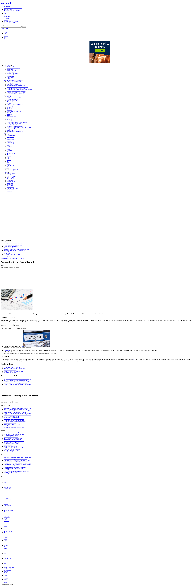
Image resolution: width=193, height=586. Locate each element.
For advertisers (7, 570)
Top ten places (7, 65)
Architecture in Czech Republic (11, 246)
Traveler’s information (9, 567)
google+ (6, 582)
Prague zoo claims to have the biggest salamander (15, 383)
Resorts (9, 114)
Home (2, 258)
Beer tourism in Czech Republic (11, 442)
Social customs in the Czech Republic (16, 85)
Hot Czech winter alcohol (10, 423)
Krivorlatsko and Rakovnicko (11, 435)
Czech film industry (8, 445)
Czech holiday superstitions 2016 (11, 417)
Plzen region (10, 183)
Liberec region (10, 177)
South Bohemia (10, 185)
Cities (5, 133)
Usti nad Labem (10, 165)
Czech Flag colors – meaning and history (16, 91)
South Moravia (10, 187)
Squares (9, 108)
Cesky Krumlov (10, 137)
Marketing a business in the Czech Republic (14, 368)
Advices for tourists (12, 169)
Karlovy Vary (10, 146)
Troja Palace (10, 78)
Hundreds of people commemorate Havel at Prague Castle (17, 384)
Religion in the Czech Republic (14, 84)
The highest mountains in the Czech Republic (17, 87)
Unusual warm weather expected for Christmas (15, 425)
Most (8, 154)
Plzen (8, 161)
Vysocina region (10, 189)
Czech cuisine (7, 16)
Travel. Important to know (10, 118)
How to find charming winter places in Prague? (15, 421)
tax (133, 359)
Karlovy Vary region (11, 176)
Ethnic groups (10, 83)
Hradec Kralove (10, 142)
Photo (5, 37)
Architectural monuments (14, 97)
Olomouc (9, 156)
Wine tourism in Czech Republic (11, 443)
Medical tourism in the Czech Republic (13, 438)
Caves (9, 103)
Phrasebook (6, 38)
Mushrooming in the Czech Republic (12, 439)
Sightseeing (6, 12)
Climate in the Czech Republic (14, 81)
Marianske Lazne (11, 153)
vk (4, 580)
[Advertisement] (12, 215)
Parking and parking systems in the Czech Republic (19, 127)
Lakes (9, 112)
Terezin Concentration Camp (13, 68)
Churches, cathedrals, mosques (15, 104)
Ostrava (8, 158)
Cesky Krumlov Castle (12, 73)
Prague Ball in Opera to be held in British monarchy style (17, 379)
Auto (5, 33)
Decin (8, 138)
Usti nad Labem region (12, 188)
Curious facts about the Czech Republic (16, 88)
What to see (10, 170)
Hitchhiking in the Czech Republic (12, 254)
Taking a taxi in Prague (12, 129)
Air (4, 30)
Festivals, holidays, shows (14, 111)
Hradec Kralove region (12, 174)
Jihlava (8, 145)
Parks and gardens (12, 100)
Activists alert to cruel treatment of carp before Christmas (17, 415)
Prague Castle (10, 69)
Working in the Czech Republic (11, 22)
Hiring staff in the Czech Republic (12, 367)
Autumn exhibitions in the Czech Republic (14, 441)
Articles (5, 14)
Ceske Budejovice (11, 135)
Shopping (10, 96)
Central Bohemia (11, 173)
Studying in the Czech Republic (11, 21)
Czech (21, 346)
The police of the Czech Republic (15, 131)
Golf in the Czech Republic (10, 451)
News (5, 13)
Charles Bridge (10, 77)
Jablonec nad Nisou (11, 143)
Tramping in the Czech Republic (11, 450)
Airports (9, 120)
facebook (6, 578)
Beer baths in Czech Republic (11, 437)
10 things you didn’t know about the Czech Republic (19, 89)
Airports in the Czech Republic (14, 123)
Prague (8, 162)
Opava (8, 157)
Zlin (8, 166)
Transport (10, 119)
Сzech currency (7, 253)
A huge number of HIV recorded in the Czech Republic (17, 381)
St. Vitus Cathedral (11, 70)
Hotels (5, 32)
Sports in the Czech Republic (10, 446)
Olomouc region (10, 180)
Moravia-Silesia (10, 179)
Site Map (6, 572)
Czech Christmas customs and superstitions (14, 420)
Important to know (8, 9)
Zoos (9, 115)
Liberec (8, 151)
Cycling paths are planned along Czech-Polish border (16, 471)
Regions (6, 172)
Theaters (9, 110)
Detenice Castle (10, 74)
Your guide (6, 3)
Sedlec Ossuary (10, 66)
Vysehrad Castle (10, 72)
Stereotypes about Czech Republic (12, 247)
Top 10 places (7, 6)
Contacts (6, 571)
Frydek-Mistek (10, 139)
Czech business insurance (10, 370)
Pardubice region (11, 181)
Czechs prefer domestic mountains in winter (14, 427)
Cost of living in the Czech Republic (15, 124)
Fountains (10, 107)
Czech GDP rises (8, 469)
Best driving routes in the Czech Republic (13, 447)
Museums (10, 101)
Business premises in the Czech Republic (13, 371)
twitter (5, 579)
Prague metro (10, 130)
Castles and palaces (12, 99)
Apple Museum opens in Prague (11, 416)
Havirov (9, 141)
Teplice (8, 164)
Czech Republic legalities (10, 372)
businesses (7, 350)
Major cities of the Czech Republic (12, 10)
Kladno (8, 149)
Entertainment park (12, 116)
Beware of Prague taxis (9, 474)
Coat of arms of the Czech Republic (15, 93)
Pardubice (9, 160)
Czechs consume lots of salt (10, 472)
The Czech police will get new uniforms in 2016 (15, 380)
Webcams (6, 36)
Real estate (6, 18)
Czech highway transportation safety (15, 126)
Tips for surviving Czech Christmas (12, 424)
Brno (8, 134)
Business (6, 20)
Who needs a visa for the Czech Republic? (17, 122)
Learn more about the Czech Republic (13, 8)
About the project (8, 568)
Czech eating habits (8, 251)
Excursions (10, 106)
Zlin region (9, 191)
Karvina (8, 147)
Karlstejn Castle (10, 76)
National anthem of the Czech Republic (16, 92)
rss (4, 576)
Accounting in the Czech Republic (16, 258)
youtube (5, 575)
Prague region (10, 184)
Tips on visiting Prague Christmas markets (14, 419)
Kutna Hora (9, 150)
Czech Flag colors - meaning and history (13, 243)
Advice (5, 168)
